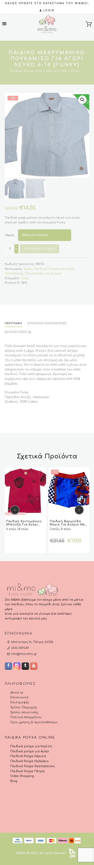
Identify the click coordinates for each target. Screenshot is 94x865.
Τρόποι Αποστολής (24, 712)
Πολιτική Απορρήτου (26, 717)
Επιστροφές (19, 702)
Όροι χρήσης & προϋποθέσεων (33, 722)
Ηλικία (9, 235)
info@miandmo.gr (24, 654)
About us (16, 692)
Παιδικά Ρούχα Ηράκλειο (29, 761)
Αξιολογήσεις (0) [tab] (18, 332)
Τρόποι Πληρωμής (23, 707)
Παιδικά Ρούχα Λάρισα (28, 756)
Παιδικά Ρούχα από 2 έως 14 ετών (38, 71)
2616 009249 (20, 648)
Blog (13, 781)
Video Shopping (22, 776)
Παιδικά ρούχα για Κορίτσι (31, 746)
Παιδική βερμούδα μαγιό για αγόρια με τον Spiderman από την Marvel (34, 526)
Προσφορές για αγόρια (43, 273)
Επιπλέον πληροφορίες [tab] (47, 323)
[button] (82, 100)
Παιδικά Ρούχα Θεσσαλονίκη (32, 766)
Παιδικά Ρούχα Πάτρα (27, 771)
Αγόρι (75, 71)
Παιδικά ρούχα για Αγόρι (29, 751)
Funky (24, 278)
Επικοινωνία (19, 697)
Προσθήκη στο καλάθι (39, 249)
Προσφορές (14, 273)
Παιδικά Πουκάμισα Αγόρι (54, 268)
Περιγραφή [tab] (13, 323)
